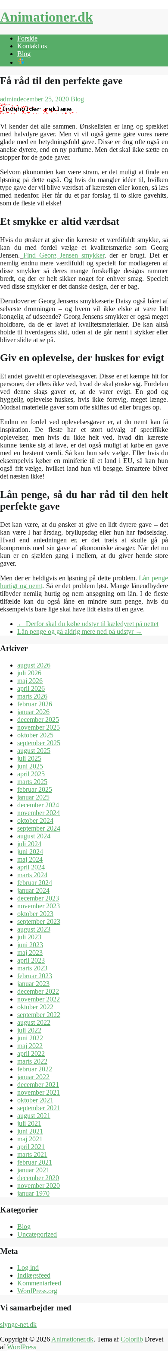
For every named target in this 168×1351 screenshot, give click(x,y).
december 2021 (38, 1084)
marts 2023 (32, 968)
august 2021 (33, 1115)
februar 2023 (34, 975)
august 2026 (33, 665)
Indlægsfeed (33, 1275)
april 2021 (31, 1146)
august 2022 (33, 1022)
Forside (27, 38)
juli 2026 (29, 673)
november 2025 (38, 727)
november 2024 (38, 812)
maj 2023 (30, 952)
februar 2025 (34, 789)
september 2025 (38, 742)
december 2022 (38, 991)
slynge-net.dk (18, 1324)
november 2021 (38, 1092)
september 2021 (38, 1108)
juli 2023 (29, 937)
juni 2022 (30, 1038)
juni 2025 (30, 766)
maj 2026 (30, 680)
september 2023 (38, 921)
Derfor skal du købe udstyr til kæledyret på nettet (88, 623)
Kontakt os (32, 46)
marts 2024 (32, 875)
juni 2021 (30, 1131)
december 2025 (38, 719)
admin (8, 99)
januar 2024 (33, 890)
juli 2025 (29, 758)
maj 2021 (30, 1139)
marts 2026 (32, 696)
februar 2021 (34, 1162)
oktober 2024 (35, 820)
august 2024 (33, 836)
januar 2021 (33, 1170)
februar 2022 (34, 1069)
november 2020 (38, 1185)
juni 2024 (30, 851)
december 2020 (38, 1177)
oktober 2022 (35, 1007)
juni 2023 (30, 944)
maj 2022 (30, 1045)
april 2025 (31, 774)
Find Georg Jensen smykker (63, 255)
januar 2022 (33, 1076)
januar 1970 (33, 1193)
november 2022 (38, 999)
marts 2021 (32, 1154)
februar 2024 (34, 882)
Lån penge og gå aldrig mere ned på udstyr (79, 631)
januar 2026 (33, 711)
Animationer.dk (46, 17)
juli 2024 (29, 843)
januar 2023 (33, 983)
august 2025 (33, 750)
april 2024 (31, 867)
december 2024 (38, 805)
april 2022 (31, 1053)
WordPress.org (37, 1290)
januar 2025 (33, 797)
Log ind (28, 1267)
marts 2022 (32, 1061)
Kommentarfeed (39, 1283)
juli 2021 (29, 1123)
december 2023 (38, 898)
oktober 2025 (35, 735)
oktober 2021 (35, 1100)
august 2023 (33, 929)
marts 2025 (32, 781)
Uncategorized (37, 1234)
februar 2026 (34, 704)
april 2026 (31, 688)
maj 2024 (30, 859)
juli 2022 (29, 1030)
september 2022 (38, 1014)
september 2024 (38, 828)
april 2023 (31, 960)
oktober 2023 (35, 913)
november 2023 (38, 906)
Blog (24, 53)
